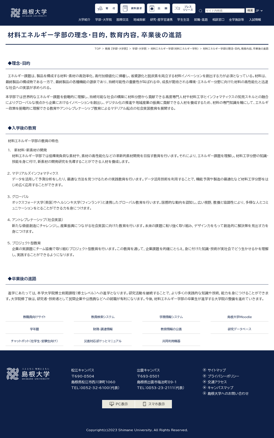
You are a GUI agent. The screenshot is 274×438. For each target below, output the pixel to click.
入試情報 (255, 19)
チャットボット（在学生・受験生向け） (34, 341)
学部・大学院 (139, 48)
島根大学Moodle (239, 317)
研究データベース (239, 329)
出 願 (162, 8)
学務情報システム (171, 317)
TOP (98, 48)
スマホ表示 (156, 404)
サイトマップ (217, 370)
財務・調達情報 (103, 329)
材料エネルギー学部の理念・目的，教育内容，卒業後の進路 (235, 48)
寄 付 (110, 8)
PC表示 (122, 404)
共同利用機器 (171, 341)
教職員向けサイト (34, 317)
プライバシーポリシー (223, 376)
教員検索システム (103, 317)
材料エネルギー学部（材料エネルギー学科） (175, 48)
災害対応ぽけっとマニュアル (103, 341)
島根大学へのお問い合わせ (228, 393)
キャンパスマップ (220, 387)
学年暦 (34, 329)
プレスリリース (188, 8)
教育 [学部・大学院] (116, 48)
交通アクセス (217, 382)
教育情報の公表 (171, 329)
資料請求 (136, 8)
